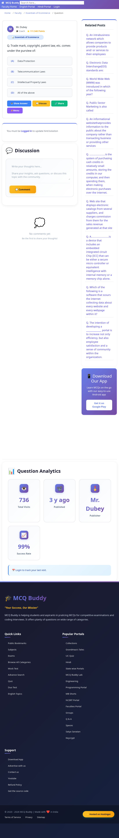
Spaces (69, 725)
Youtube (12, 778)
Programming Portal (76, 687)
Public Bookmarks (17, 643)
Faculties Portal (73, 706)
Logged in (26, 131)
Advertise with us (17, 765)
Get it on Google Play (99, 405)
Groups (69, 712)
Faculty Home (9, 6)
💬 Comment (22, 189)
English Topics (15, 693)
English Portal (27, 6)
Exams (11, 655)
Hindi (68, 662)
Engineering (72, 681)
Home (7, 13)
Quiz (10, 681)
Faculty (18, 13)
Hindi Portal (44, 6)
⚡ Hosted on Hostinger (98, 814)
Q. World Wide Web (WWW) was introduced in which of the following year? (98, 86)
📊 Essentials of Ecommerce (25, 37)
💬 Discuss (41, 103)
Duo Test (12, 687)
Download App (15, 759)
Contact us (13, 771)
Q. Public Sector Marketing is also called (96, 106)
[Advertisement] (59, 436)
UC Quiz (70, 655)
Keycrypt (70, 737)
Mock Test (13, 668)
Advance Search (16, 674)
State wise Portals (75, 668)
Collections (71, 643)
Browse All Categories (19, 662)
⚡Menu (15, 110)
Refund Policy (15, 784)
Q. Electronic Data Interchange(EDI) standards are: (97, 66)
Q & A (69, 718)
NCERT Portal (72, 700)
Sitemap (41, 817)
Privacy (28, 817)
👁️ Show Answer (19, 103)
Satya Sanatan (73, 731)
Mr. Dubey (21, 27)
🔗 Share (59, 103)
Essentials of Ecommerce (38, 13)
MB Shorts (71, 693)
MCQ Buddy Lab (74, 674)
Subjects (12, 649)
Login (57, 6)
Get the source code (18, 790)
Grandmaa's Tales (75, 649)
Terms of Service (13, 817)
